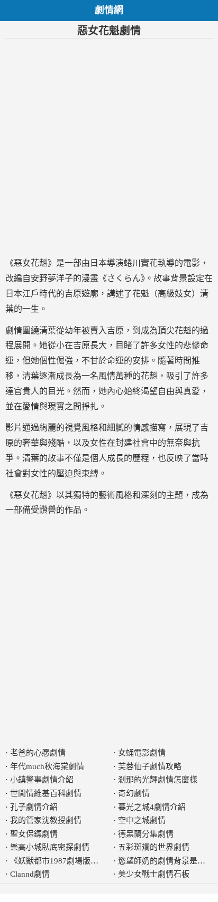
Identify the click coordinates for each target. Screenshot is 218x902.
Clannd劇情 (30, 874)
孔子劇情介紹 (34, 807)
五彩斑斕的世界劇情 (153, 847)
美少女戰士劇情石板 (153, 874)
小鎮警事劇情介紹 (42, 779)
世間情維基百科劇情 (45, 793)
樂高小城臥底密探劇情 (49, 847)
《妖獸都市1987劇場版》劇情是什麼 (74, 861)
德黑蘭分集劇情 (146, 834)
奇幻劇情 (134, 793)
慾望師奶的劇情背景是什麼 (165, 861)
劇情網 (109, 10)
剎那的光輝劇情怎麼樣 (157, 779)
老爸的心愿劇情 (38, 753)
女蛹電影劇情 (142, 753)
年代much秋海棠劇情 (47, 766)
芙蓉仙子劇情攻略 (149, 766)
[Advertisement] (109, 147)
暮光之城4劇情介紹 (152, 807)
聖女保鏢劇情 (34, 834)
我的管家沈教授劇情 (45, 820)
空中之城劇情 (142, 820)
